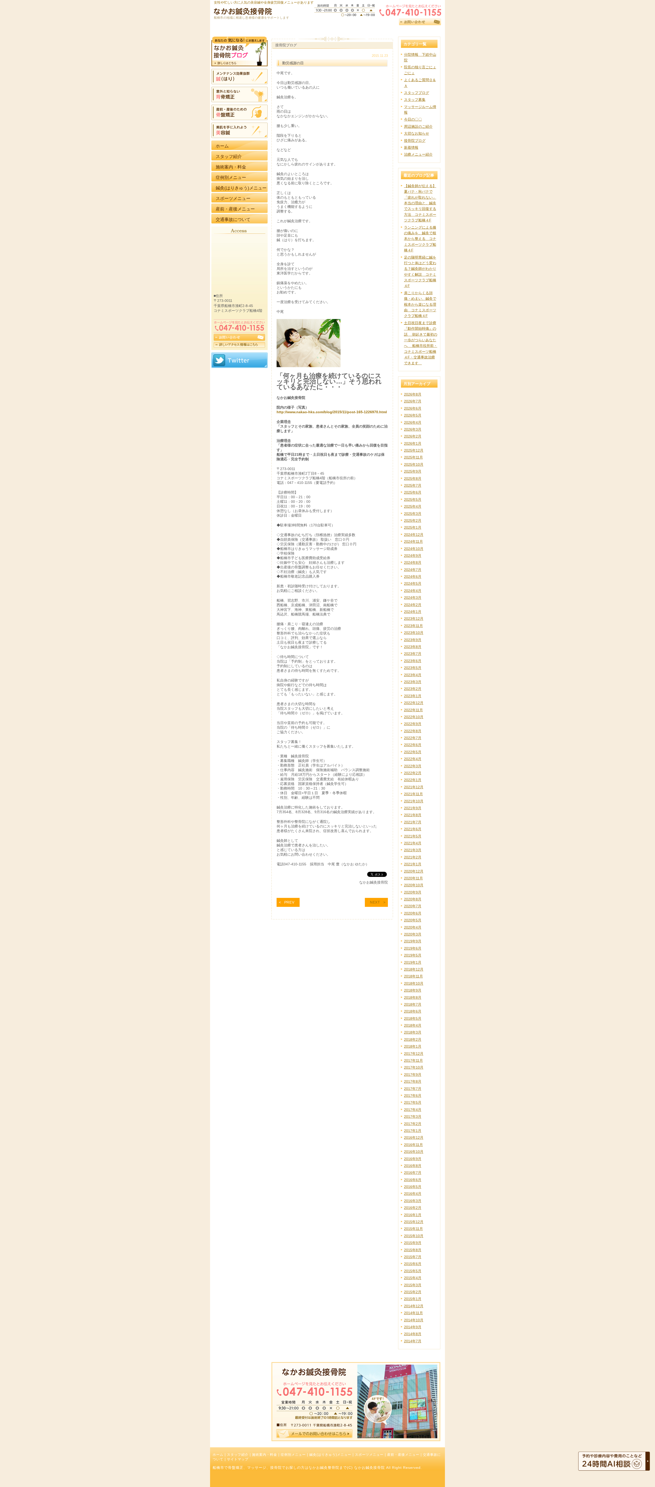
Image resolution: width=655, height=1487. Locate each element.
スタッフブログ (416, 93)
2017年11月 (413, 1060)
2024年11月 (413, 541)
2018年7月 (412, 1004)
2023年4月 (412, 675)
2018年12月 (413, 969)
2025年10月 (413, 464)
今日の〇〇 (413, 119)
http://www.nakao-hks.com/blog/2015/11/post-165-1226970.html (332, 412)
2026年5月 (412, 415)
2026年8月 (412, 394)
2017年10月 (413, 1067)
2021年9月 (412, 808)
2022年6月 (412, 745)
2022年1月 (412, 780)
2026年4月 (412, 422)
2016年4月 (412, 1194)
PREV (289, 902)
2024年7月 (412, 570)
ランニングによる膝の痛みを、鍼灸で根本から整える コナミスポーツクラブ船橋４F (420, 238)
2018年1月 (412, 1046)
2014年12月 (413, 1306)
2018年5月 (412, 1018)
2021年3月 (412, 850)
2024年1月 (412, 612)
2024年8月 (412, 562)
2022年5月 (412, 752)
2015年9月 (412, 1243)
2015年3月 (412, 1285)
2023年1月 (412, 696)
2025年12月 (413, 450)
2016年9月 (412, 1159)
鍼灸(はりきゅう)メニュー (330, 1455)
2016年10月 (413, 1152)
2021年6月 (412, 829)
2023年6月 (412, 661)
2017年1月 (412, 1131)
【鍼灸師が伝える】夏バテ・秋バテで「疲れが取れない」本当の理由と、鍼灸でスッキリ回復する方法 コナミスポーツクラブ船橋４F (420, 203)
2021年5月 (412, 836)
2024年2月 (412, 605)
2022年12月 (413, 703)
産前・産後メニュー (403, 1455)
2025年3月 (412, 514)
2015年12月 (413, 1222)
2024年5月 (412, 583)
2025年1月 (412, 527)
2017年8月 (412, 1081)
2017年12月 (413, 1053)
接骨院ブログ (414, 141)
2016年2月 (412, 1208)
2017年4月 (412, 1110)
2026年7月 (412, 401)
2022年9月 (412, 724)
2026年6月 (412, 408)
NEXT (375, 902)
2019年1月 (412, 962)
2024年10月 (413, 549)
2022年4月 (412, 759)
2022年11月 (413, 710)
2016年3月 (412, 1201)
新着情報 (411, 147)
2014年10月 (413, 1320)
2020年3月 (412, 934)
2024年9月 (412, 556)
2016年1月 (412, 1215)
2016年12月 (413, 1137)
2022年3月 (412, 766)
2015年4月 (412, 1278)
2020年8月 (412, 899)
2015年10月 (413, 1236)
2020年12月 (413, 871)
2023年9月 (412, 640)
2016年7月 (412, 1173)
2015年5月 (412, 1271)
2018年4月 (412, 1025)
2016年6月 (412, 1180)
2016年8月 (412, 1166)
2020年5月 (412, 920)
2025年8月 (412, 478)
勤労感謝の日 (293, 63)
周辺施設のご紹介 (418, 126)
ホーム (218, 1455)
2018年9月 (412, 990)
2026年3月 (412, 429)
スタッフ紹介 (237, 1455)
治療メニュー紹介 (418, 154)
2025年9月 (412, 471)
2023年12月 (413, 619)
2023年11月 (413, 626)
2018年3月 (412, 1032)
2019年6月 (412, 948)
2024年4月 (412, 591)
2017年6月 (412, 1095)
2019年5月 (412, 955)
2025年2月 (412, 520)
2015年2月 (412, 1292)
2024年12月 (413, 535)
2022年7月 (412, 738)
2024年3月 (412, 598)
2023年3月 (412, 682)
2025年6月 (412, 492)
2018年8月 (412, 997)
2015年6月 (412, 1264)
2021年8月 (412, 815)
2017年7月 (412, 1089)
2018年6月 (412, 1011)
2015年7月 (412, 1257)
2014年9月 (412, 1327)
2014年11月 (413, 1313)
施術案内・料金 (264, 1455)
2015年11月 (413, 1229)
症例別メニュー (293, 1455)
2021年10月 (413, 801)
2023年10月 (413, 633)
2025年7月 (412, 485)
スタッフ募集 (414, 100)
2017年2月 (412, 1124)
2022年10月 (413, 717)
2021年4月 (412, 843)
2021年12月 (413, 787)
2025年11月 (413, 457)
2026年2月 (412, 436)
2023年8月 (412, 647)
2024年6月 (412, 577)
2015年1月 (412, 1299)
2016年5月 (412, 1187)
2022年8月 (412, 731)
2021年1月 (412, 864)
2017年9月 (412, 1074)
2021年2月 (412, 857)
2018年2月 (412, 1039)
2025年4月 (412, 506)
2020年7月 (412, 906)
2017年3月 (412, 1116)
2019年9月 (412, 941)
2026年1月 (412, 443)
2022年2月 (412, 773)
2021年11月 (413, 794)
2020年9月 (412, 892)
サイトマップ (237, 1459)
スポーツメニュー (369, 1455)
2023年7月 (412, 654)
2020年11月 (413, 878)
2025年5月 (412, 499)
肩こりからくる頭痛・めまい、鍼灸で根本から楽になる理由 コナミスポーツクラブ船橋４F (420, 304)
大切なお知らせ (416, 133)
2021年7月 (412, 822)
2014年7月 (412, 1341)
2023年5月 (412, 668)
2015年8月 (412, 1250)
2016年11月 (413, 1145)
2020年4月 (412, 927)
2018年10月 (413, 983)
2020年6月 (412, 913)
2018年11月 (413, 976)
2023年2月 (412, 689)
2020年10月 (413, 885)
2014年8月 (412, 1334)
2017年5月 (412, 1102)
